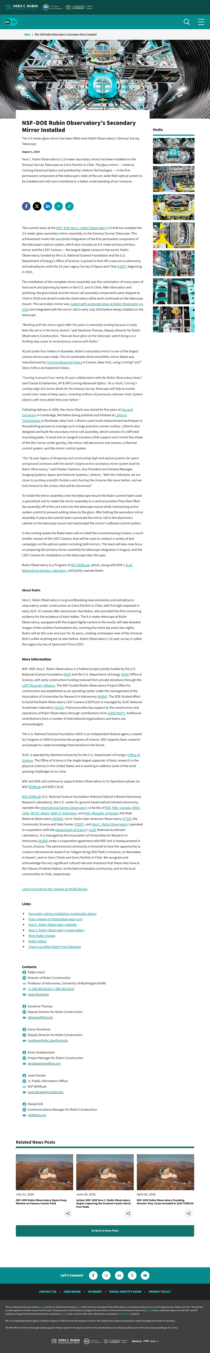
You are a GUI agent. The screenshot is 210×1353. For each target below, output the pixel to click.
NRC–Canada (121, 807)
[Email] (58, 206)
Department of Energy (70, 829)
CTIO (126, 818)
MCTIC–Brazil (40, 813)
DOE (125, 674)
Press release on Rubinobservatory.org (55, 919)
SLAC (59, 707)
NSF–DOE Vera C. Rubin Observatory (81, 227)
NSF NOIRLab (80, 565)
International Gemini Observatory (63, 807)
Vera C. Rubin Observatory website (52, 924)
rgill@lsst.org (37, 1115)
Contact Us (47, 1292)
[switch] (11, 22)
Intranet (95, 1292)
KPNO (58, 818)
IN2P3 (121, 713)
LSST (121, 266)
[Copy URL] (69, 206)
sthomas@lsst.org (40, 1017)
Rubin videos (37, 941)
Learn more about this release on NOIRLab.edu (54, 889)
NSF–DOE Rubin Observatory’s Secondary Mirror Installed (66, 34)
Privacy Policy (160, 1292)
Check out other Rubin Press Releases (54, 946)
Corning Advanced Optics (64, 362)
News (27, 34)
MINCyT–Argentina (63, 813)
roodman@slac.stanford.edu (48, 1040)
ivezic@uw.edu (38, 994)
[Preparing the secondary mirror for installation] (173, 179)
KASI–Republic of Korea (100, 813)
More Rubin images (41, 935)
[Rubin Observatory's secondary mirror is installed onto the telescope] (173, 151)
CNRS (111, 713)
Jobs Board (72, 1292)
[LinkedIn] (48, 206)
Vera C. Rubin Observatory (109, 824)
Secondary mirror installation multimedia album (62, 913)
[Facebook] (26, 206)
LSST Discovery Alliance (38, 685)
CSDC (79, 824)
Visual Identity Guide (125, 1292)
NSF (67, 674)
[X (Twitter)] (37, 206)
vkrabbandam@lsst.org (44, 1063)
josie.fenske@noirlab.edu (45, 1092)
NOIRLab (34, 786)
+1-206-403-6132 (39, 988)
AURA (102, 696)
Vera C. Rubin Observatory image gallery (56, 930)
